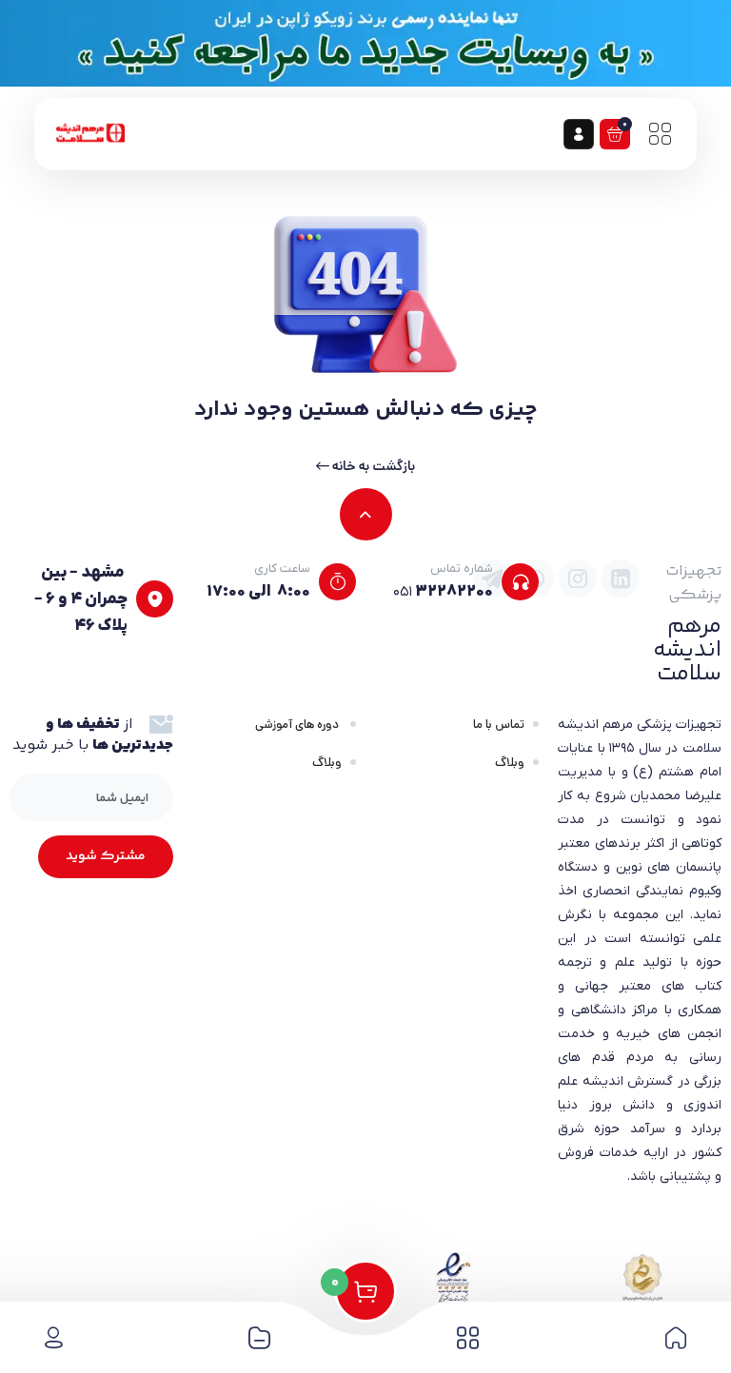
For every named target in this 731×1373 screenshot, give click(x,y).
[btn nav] (660, 134)
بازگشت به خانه (372, 466)
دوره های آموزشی (298, 725)
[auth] (578, 134)
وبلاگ (509, 763)
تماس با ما (498, 725)
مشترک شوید (106, 856)
